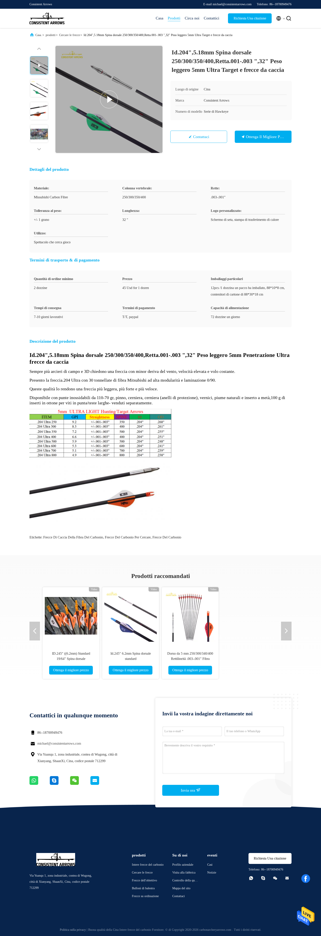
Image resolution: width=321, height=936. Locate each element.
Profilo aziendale (182, 864)
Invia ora (188, 790)
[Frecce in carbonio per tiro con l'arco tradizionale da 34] (271, 615)
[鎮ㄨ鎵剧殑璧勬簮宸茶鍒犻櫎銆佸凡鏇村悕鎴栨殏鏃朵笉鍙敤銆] (39, 783)
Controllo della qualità (185, 881)
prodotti (50, 35)
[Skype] (60, 783)
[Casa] (46, 18)
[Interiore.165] (152, 615)
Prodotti (174, 18)
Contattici (211, 18)
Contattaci (201, 137)
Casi (209, 864)
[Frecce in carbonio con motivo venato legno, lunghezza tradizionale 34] (211, 615)
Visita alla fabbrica (183, 872)
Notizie (211, 872)
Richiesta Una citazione (250, 18)
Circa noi (192, 18)
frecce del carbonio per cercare (128, 537)
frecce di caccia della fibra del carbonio (73, 537)
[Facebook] (306, 879)
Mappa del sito (181, 888)
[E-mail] (100, 783)
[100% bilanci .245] (92, 615)
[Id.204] (108, 99)
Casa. (38, 35)
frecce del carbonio (166, 537)
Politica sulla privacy (73, 929)
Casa (159, 18)
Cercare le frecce (69, 35)
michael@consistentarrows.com (59, 743)
